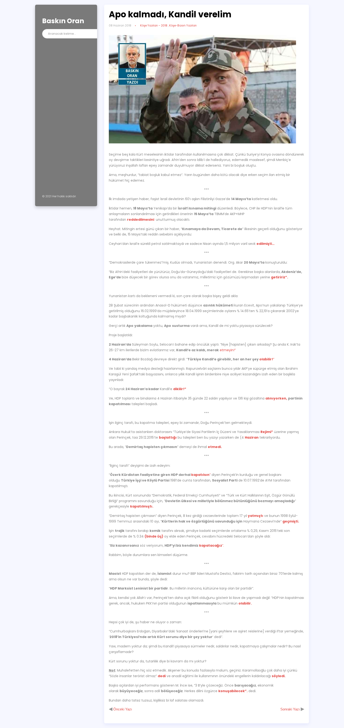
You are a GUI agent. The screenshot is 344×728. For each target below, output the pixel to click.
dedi (162, 676)
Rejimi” (266, 431)
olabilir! (266, 359)
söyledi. (278, 676)
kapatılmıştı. (141, 506)
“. (223, 545)
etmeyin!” (228, 350)
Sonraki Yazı (290, 709)
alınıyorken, (276, 398)
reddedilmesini (141, 219)
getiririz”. (279, 277)
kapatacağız (210, 545)
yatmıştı (255, 515)
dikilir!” (179, 389)
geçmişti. (290, 521)
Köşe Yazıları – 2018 (153, 25)
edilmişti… (265, 243)
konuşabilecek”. (233, 691)
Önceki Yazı (122, 709)
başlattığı (168, 437)
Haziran (252, 437)
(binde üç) (154, 536)
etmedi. (215, 446)
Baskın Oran (63, 21)
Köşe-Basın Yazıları (183, 25)
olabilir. (245, 603)
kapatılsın (200, 474)
